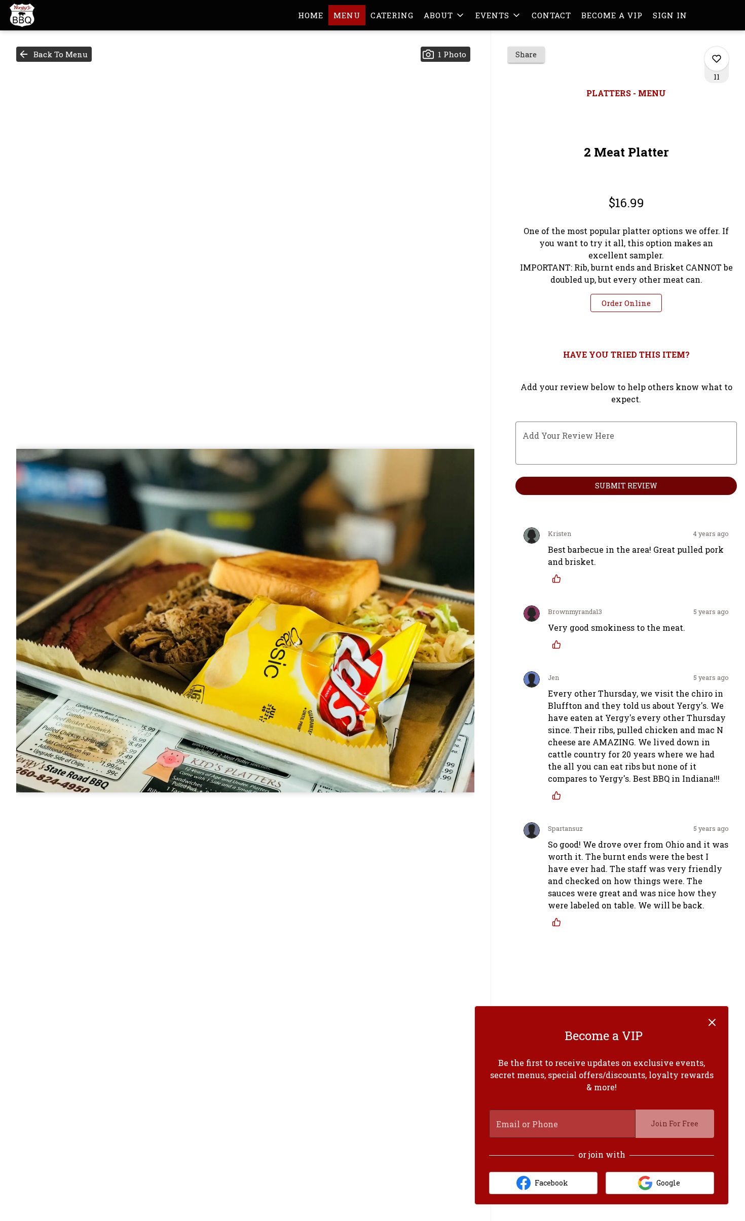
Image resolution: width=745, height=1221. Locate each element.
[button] (444, 15)
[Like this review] (559, 578)
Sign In (670, 15)
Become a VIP (612, 15)
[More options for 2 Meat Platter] (716, 59)
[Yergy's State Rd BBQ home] (53, 15)
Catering (392, 15)
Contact (551, 15)
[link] (626, 303)
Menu (346, 15)
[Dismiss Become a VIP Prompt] (712, 1022)
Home (310, 15)
